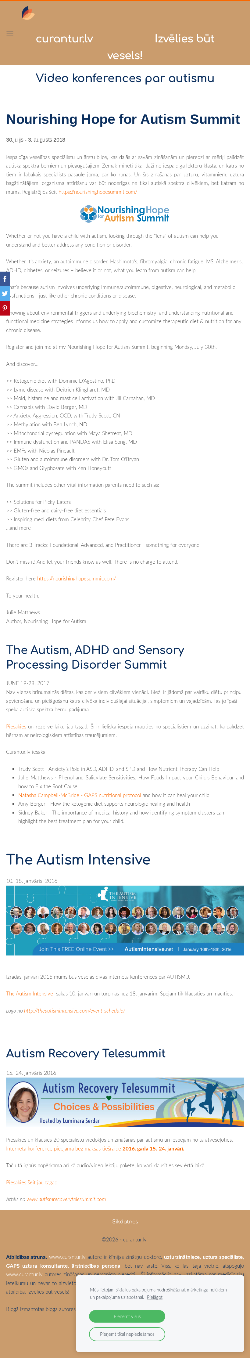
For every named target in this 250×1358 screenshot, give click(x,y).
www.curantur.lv (67, 1256)
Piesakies (16, 726)
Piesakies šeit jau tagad (31, 1182)
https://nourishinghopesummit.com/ (98, 191)
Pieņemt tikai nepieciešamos (127, 1334)
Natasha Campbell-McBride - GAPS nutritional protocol (79, 795)
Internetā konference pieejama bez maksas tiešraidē (95, 1148)
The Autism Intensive (29, 993)
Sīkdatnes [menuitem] (125, 1222)
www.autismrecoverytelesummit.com (66, 1199)
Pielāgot (154, 1297)
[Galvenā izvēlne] (10, 33)
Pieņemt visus (127, 1316)
